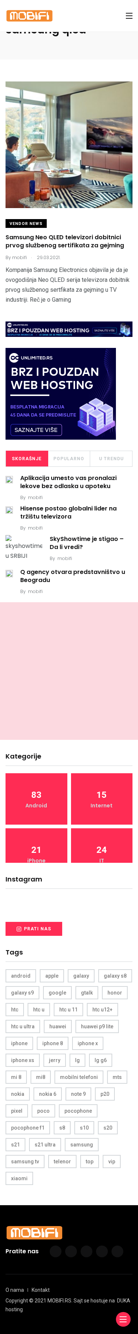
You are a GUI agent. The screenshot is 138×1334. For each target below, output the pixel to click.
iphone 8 (52, 1043)
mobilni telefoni (79, 1077)
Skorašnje (27, 458)
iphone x (88, 1043)
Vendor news (26, 223)
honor (114, 993)
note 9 (78, 1094)
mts (117, 1077)
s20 (107, 1128)
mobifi (35, 497)
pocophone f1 (28, 1128)
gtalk (87, 993)
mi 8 (16, 1077)
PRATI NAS (37, 928)
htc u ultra (23, 1026)
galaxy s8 (115, 976)
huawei (57, 1026)
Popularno (68, 458)
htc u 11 (68, 1010)
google (57, 993)
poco (43, 1111)
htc (14, 1010)
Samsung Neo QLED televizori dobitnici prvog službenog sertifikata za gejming (65, 241)
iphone (19, 1043)
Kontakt (41, 1290)
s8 (62, 1128)
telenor (62, 1161)
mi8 (40, 1077)
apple (52, 976)
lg (77, 1060)
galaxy (81, 976)
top (89, 1161)
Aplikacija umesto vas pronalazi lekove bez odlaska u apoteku (68, 482)
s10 (84, 1128)
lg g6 (101, 1060)
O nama (15, 1290)
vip (111, 1161)
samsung (81, 1145)
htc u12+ (102, 1010)
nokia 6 (47, 1094)
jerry (54, 1060)
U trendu (111, 458)
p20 (104, 1094)
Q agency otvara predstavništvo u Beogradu (72, 576)
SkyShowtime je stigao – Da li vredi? (87, 543)
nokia (17, 1094)
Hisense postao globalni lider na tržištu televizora (68, 512)
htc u (39, 1010)
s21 (15, 1145)
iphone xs (22, 1060)
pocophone (78, 1111)
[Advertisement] (69, 671)
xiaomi (19, 1178)
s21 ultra (45, 1145)
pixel (16, 1111)
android (21, 976)
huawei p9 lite (97, 1026)
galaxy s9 (22, 993)
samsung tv (25, 1161)
